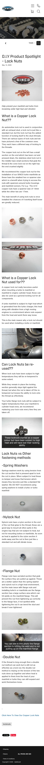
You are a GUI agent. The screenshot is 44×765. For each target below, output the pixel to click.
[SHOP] (32, 11)
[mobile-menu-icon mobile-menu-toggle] (32, 5)
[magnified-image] (22, 86)
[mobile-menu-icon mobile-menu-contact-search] (38, 11)
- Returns (5, 754)
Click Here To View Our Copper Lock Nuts (20, 715)
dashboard (17, 762)
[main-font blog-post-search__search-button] (38, 43)
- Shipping (5, 749)
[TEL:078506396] (38, 5)
